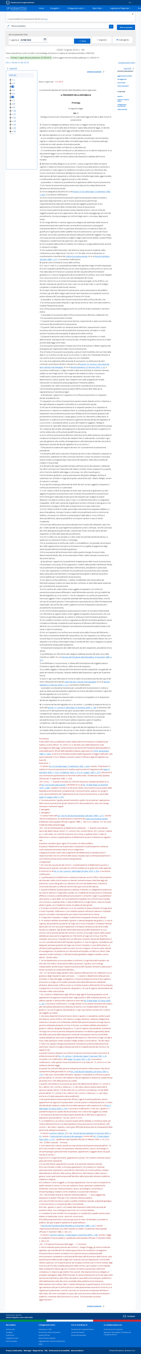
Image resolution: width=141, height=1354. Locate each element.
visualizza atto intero (126, 62)
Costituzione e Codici (45, 1329)
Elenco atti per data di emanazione (49, 1332)
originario (103, 39)
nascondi (13, 68)
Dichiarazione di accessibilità (59, 1350)
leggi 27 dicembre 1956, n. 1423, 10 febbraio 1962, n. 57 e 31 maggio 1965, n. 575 (74, 771)
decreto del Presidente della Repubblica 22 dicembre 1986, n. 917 (69, 1225)
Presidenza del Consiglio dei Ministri (82, 1329)
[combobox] (60, 26)
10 (15, 110)
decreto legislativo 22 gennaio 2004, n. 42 (87, 367)
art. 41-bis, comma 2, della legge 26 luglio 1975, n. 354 (76, 871)
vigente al (15, 39)
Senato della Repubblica (78, 1335)
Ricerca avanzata (126, 27)
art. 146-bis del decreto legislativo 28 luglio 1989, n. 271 (81, 815)
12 (15, 117)
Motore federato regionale (47, 1338)
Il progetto (9, 1332)
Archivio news (10, 1329)
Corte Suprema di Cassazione (113, 1329)
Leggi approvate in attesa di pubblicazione (52, 1341)
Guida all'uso (10, 1335)
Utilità (40, 1344)
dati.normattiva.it (77, 1350)
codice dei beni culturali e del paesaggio (80, 681)
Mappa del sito (38, 1350)
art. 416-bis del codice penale (53, 784)
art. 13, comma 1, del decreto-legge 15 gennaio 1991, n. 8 (82, 1056)
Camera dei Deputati (77, 1332)
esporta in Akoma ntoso (123, 100)
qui (46, 19)
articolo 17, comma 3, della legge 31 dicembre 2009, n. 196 (72, 707)
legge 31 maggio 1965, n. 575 (51, 797)
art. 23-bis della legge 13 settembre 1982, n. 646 (69, 766)
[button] (45, 39)
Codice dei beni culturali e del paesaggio (66, 1136)
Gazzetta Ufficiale (44, 1335)
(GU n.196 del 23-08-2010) (17, 62)
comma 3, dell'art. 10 (58, 1133)
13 (15, 120)
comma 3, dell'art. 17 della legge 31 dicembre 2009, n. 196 (74, 1234)
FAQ (46, 1350)
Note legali (28, 1350)
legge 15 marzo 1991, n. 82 (79, 1059)
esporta (119, 96)
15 (15, 127)
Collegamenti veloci (12, 1338)
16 (15, 131)
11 (15, 113)
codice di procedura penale (76, 256)
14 (15, 124)
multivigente (123, 39)
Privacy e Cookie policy (14, 1350)
